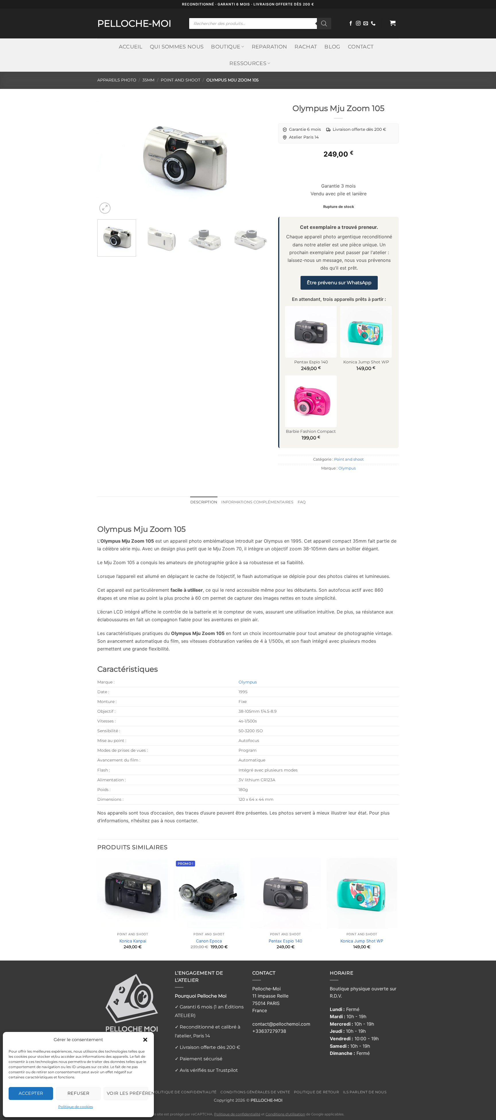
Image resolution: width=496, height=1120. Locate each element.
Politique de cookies (75, 1107)
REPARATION (269, 47)
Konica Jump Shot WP (361, 940)
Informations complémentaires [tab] (257, 502)
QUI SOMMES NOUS (177, 47)
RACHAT (305, 47)
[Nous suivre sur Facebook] (350, 23)
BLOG (332, 47)
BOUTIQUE (225, 47)
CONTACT (360, 47)
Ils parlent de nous (365, 1092)
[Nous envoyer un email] (365, 23)
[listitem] (301, 129)
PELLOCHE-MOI (134, 23)
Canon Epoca (209, 940)
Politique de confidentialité (184, 1092)
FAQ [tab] (302, 502)
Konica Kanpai (132, 940)
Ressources (247, 63)
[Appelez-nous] (373, 23)
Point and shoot (180, 80)
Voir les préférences (127, 1093)
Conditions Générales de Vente (255, 1092)
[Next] (259, 157)
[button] (145, 1040)
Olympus (347, 468)
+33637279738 (269, 1031)
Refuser (78, 1093)
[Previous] (108, 157)
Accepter (31, 1093)
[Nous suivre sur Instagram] (358, 23)
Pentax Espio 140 (285, 940)
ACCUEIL (130, 47)
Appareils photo (116, 80)
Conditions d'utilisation (285, 1114)
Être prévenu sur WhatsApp (339, 282)
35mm (148, 80)
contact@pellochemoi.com (281, 1024)
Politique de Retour (316, 1092)
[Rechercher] (324, 23)
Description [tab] (204, 502)
